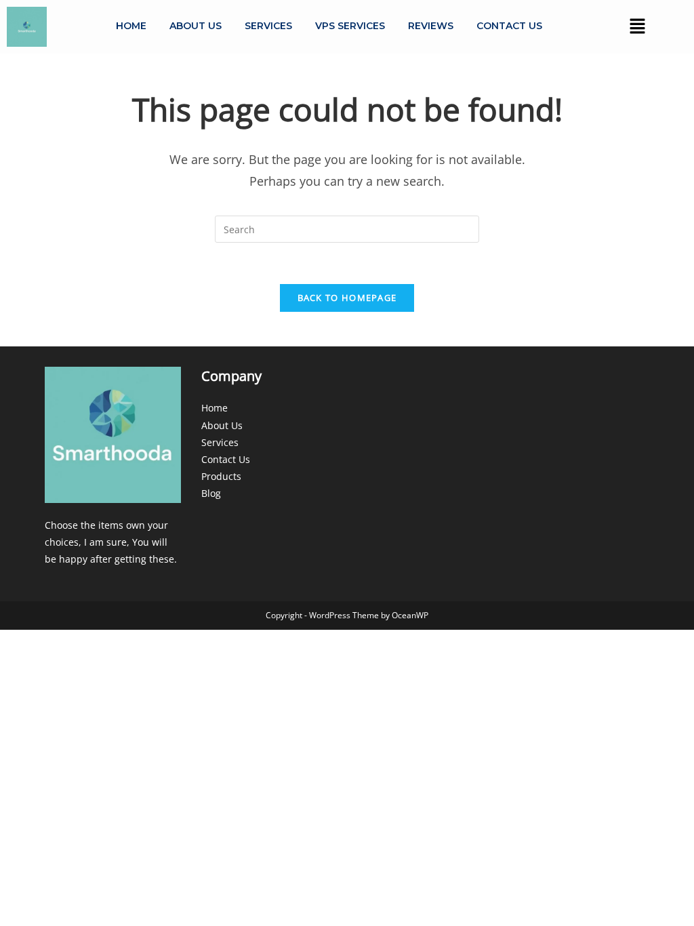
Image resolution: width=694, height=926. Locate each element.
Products (221, 476)
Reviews (430, 26)
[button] (637, 26)
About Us (195, 26)
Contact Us (509, 26)
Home (131, 26)
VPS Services (350, 26)
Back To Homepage (347, 297)
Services (268, 26)
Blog (211, 493)
